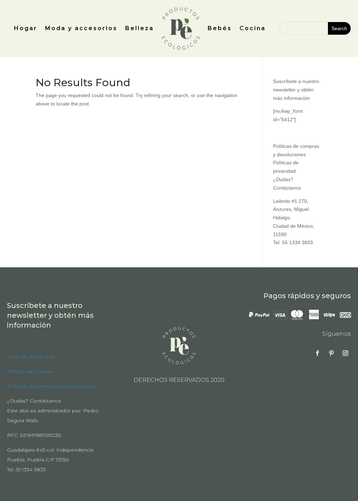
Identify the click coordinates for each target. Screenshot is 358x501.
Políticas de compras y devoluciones (51, 386)
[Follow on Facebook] (317, 353)
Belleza (139, 28)
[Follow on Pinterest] (331, 353)
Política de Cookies (30, 371)
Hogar (25, 28)
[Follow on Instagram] (345, 353)
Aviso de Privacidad (30, 357)
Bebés (220, 28)
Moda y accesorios (81, 28)
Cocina (252, 28)
